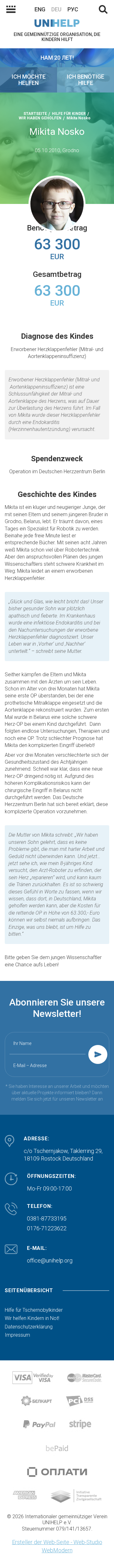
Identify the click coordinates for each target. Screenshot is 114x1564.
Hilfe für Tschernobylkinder (34, 1310)
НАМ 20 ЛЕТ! (57, 57)
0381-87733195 (46, 1218)
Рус (72, 9)
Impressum (17, 1335)
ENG (40, 9)
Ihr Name (22, 1043)
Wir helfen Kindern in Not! (32, 1318)
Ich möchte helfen (29, 79)
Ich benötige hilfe (85, 79)
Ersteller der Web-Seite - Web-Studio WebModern (57, 1546)
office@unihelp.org (50, 1260)
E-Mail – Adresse (30, 1065)
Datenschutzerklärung (29, 1327)
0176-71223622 (46, 1228)
